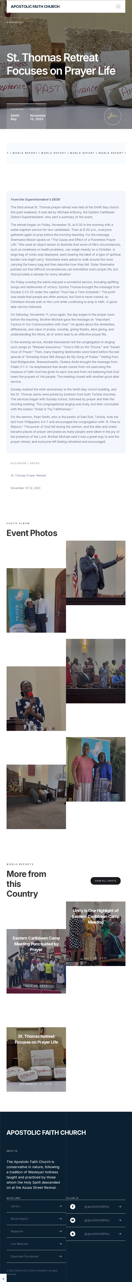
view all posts (105, 881)
